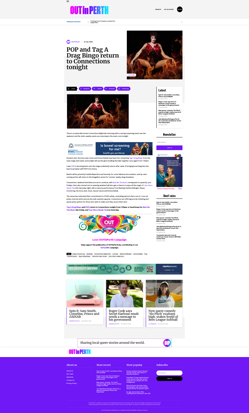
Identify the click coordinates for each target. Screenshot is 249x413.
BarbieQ (89, 254)
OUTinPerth (75, 42)
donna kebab (138, 254)
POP (73, 166)
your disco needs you (116, 256)
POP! (87, 207)
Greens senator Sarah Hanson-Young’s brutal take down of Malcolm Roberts (137, 372)
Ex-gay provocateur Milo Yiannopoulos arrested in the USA (138, 393)
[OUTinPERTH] (89, 10)
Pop (145, 254)
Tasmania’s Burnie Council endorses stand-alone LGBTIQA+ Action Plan (168, 237)
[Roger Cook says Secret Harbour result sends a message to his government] (124, 293)
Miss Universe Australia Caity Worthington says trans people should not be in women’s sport (137, 387)
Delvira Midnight (126, 254)
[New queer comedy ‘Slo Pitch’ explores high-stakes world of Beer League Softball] (164, 293)
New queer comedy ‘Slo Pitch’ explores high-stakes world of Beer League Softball (169, 112)
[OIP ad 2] (124, 343)
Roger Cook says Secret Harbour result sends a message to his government (168, 103)
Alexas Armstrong (78, 254)
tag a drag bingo (84, 256)
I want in (169, 148)
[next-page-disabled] (182, 22)
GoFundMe (105, 247)
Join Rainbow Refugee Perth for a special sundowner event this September (169, 121)
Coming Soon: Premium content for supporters (102, 22)
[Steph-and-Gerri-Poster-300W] (169, 172)
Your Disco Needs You (98, 210)
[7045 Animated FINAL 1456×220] (110, 148)
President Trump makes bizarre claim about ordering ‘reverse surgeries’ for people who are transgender (137, 379)
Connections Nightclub (102, 254)
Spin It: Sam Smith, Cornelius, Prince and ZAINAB (169, 96)
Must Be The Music (120, 182)
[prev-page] (88, 22)
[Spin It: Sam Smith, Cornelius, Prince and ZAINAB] (85, 293)
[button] (158, 9)
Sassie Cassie (72, 256)
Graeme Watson (74, 321)
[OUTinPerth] (69, 42)
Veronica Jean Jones (99, 256)
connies (115, 254)
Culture (131, 75)
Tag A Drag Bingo (136, 158)
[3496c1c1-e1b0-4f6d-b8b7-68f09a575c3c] (124, 269)
